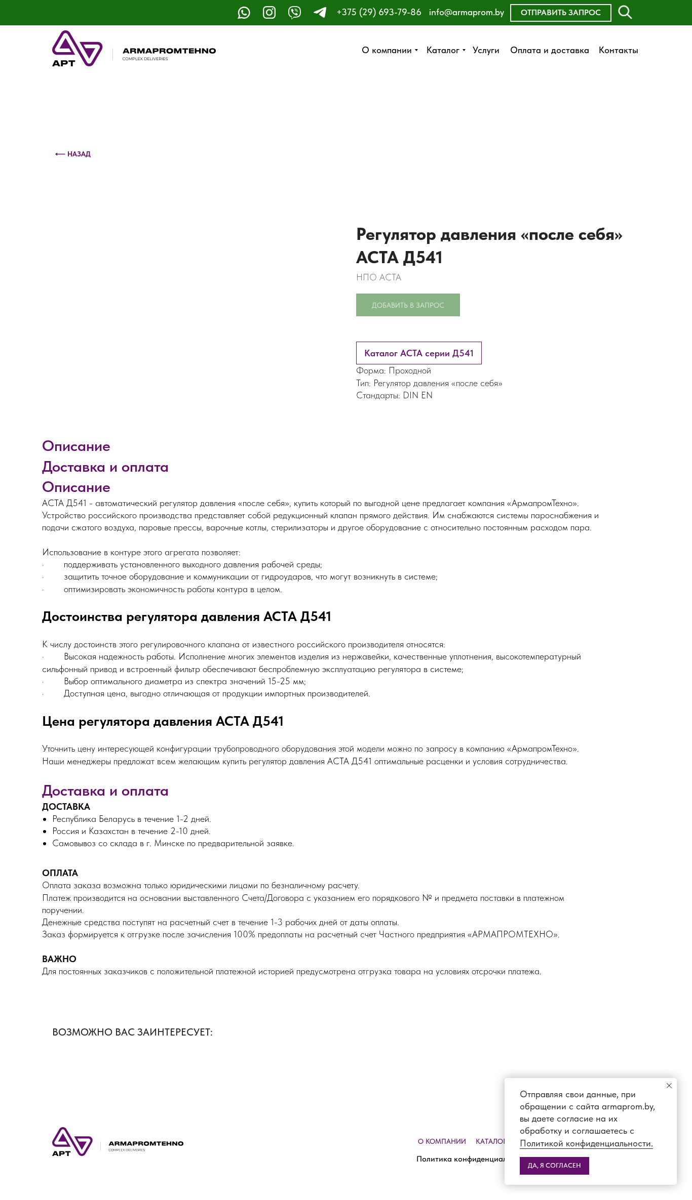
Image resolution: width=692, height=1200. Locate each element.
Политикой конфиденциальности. (586, 1143)
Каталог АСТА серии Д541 (419, 353)
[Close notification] (669, 1086)
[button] (560, 13)
